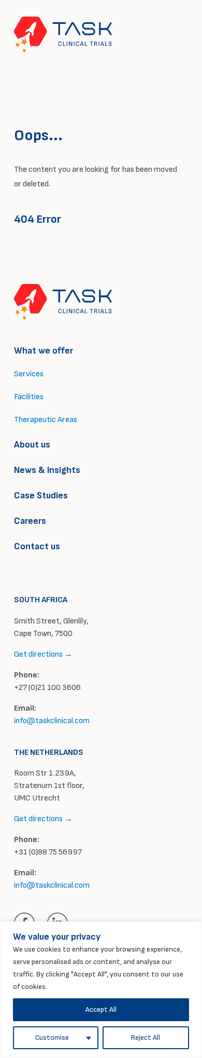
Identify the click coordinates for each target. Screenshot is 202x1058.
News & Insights (47, 470)
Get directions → (43, 654)
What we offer (43, 350)
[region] (101, 989)
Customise (52, 1037)
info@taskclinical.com (52, 721)
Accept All (101, 1009)
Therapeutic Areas (45, 420)
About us (32, 444)
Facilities (29, 397)
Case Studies (41, 495)
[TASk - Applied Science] (63, 302)
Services (29, 374)
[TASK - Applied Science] (63, 34)
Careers (30, 521)
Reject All (145, 1037)
